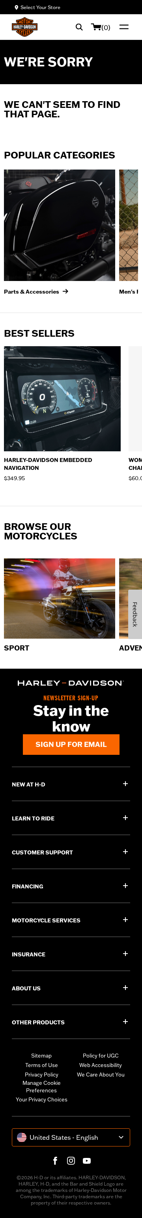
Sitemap (41, 1055)
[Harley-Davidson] (71, 683)
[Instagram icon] (71, 1160)
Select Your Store (40, 7)
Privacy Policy (41, 1074)
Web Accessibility (100, 1065)
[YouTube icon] (87, 1160)
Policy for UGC (101, 1055)
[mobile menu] (122, 27)
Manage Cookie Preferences (41, 1087)
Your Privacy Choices (41, 1099)
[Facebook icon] (55, 1160)
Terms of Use (41, 1065)
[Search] (79, 27)
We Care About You (101, 1074)
